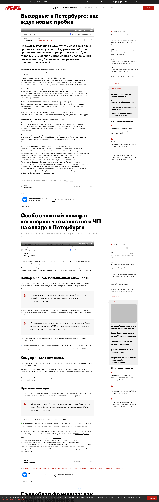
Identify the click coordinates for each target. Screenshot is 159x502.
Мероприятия (86, 8)
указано (31, 369)
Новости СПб (37, 468)
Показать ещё (115, 83)
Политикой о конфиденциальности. (14, 499)
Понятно (152, 498)
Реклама (97, 8)
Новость (28, 468)
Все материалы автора (44, 40)
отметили (35, 301)
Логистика (83, 468)
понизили (72, 449)
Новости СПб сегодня (49, 468)
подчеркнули (35, 410)
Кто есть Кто (107, 8)
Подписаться (94, 2)
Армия (100, 468)
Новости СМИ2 (26, 206)
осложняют (57, 438)
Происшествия (62, 468)
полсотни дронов (82, 434)
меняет (52, 444)
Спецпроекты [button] (70, 8)
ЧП (70, 468)
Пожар (76, 468)
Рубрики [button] (56, 8)
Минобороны (92, 468)
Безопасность (120, 468)
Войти (148, 8)
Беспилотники (109, 468)
